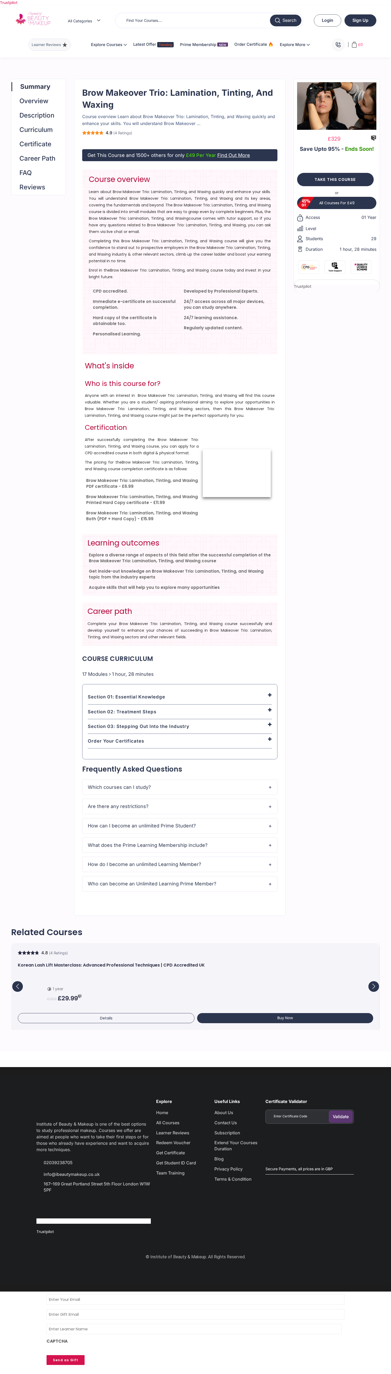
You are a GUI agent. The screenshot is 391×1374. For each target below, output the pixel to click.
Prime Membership (203, 44)
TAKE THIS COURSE (335, 179)
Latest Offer (145, 44)
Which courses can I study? (119, 787)
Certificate (35, 144)
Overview (33, 101)
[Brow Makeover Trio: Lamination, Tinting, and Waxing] (336, 105)
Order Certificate (251, 44)
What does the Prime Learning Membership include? (147, 845)
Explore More (293, 44)
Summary (35, 86)
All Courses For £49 (337, 203)
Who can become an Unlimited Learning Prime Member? (152, 883)
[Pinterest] (99, 1205)
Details (106, 1018)
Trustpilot (9, 2)
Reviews (32, 187)
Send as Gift (65, 1360)
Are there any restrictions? (118, 806)
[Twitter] (62, 1205)
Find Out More (233, 155)
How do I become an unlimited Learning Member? (144, 864)
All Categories (80, 21)
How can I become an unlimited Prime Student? (142, 825)
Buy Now (285, 1018)
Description (36, 115)
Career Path (37, 158)
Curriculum (36, 130)
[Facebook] (43, 1205)
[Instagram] (81, 1205)
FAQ (25, 173)
